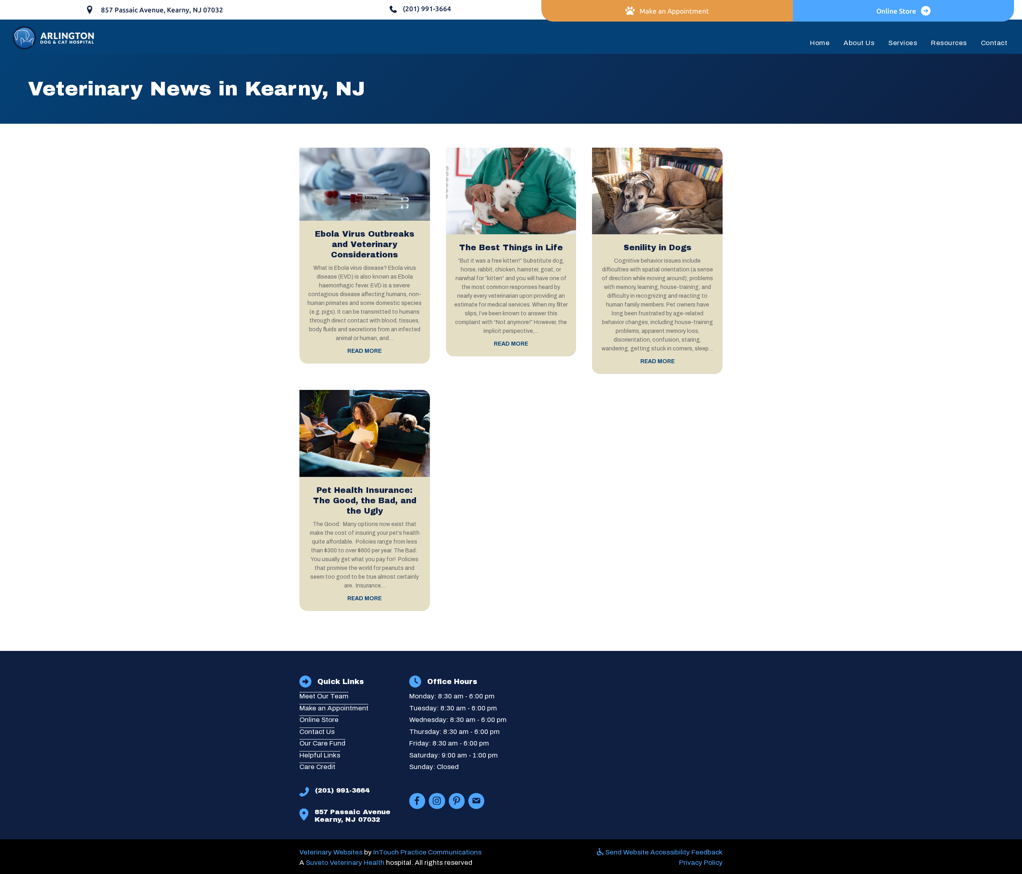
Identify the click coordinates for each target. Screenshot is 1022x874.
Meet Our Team (324, 696)
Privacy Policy (701, 862)
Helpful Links (319, 755)
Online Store (319, 720)
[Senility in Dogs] (657, 190)
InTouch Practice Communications (427, 852)
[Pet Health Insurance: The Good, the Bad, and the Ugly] (364, 433)
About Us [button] (859, 43)
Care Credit (317, 767)
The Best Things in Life (511, 247)
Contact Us (317, 732)
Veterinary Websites (330, 852)
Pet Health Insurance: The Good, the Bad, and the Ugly (364, 500)
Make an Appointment (333, 708)
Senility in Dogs (657, 247)
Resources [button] (949, 43)
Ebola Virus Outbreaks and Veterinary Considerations (364, 244)
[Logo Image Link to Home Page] (54, 37)
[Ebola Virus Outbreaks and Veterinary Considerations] (364, 184)
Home (820, 43)
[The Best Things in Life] (511, 190)
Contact (994, 43)
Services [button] (902, 43)
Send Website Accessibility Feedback (663, 852)
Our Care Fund (322, 743)
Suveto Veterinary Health (345, 862)
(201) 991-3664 (342, 790)
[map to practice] (627, 731)
